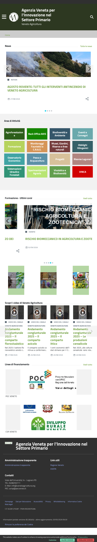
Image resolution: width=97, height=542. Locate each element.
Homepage (9, 501)
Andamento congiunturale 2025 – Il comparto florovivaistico (14, 336)
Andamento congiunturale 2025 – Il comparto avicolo (37, 336)
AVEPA (53, 468)
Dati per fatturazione (23, 501)
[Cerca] (92, 16)
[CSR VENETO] (48, 417)
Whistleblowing (59, 501)
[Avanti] (89, 69)
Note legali (9, 504)
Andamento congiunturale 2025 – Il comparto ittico (59, 336)
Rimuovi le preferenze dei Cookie (19, 524)
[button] (4, 17)
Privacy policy (83, 537)
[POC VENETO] (48, 382)
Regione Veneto (57, 465)
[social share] (87, 98)
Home (7, 35)
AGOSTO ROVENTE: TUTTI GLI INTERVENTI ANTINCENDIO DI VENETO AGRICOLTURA (46, 88)
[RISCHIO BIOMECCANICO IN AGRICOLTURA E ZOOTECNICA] (48, 216)
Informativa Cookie (75, 501)
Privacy (48, 501)
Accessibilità (38, 501)
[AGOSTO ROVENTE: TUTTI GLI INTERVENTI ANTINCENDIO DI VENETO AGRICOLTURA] (48, 64)
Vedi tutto (87, 198)
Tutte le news (86, 46)
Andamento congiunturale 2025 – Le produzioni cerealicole (82, 336)
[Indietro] (7, 69)
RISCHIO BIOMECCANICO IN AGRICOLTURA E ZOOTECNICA (45, 239)
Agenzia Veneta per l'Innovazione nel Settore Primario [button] (51, 446)
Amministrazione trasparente (17, 465)
